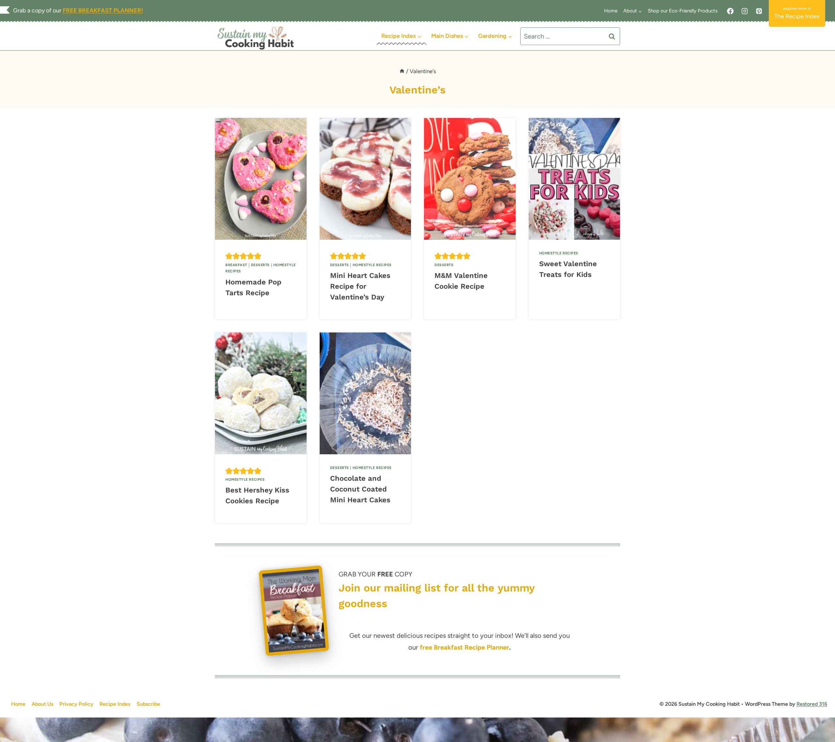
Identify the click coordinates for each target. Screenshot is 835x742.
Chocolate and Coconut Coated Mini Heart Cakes (360, 489)
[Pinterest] (759, 11)
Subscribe (148, 704)
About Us (42, 704)
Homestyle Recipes (372, 265)
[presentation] (261, 179)
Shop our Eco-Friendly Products (683, 11)
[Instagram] (744, 11)
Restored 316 (812, 704)
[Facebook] (730, 11)
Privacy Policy (76, 704)
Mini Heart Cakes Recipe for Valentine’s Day (360, 286)
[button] (229, 256)
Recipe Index (114, 704)
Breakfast (236, 265)
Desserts (260, 265)
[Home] (402, 71)
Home (610, 11)
